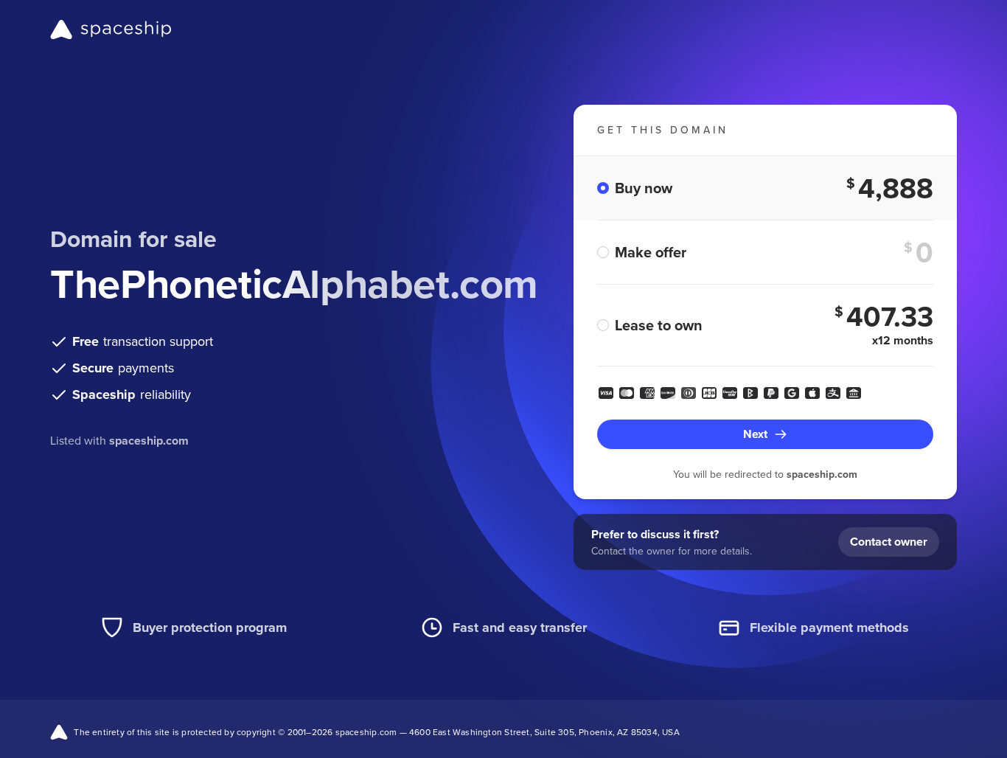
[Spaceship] (111, 29)
